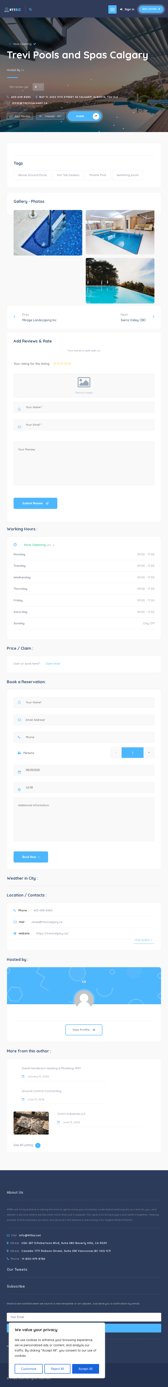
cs (22, 70)
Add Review (22, 116)
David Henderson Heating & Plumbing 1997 (51, 1068)
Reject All (57, 1369)
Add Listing (150, 9)
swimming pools (127, 175)
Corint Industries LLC (71, 1113)
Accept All (86, 1369)
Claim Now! (52, 663)
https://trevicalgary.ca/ (52, 933)
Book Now (29, 857)
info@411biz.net (30, 1235)
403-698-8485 (21, 97)
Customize (28, 1369)
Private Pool (98, 175)
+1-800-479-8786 (33, 1258)
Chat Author (142, 940)
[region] (57, 1350)
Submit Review (33, 503)
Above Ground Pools (32, 175)
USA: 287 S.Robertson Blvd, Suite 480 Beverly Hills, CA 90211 (64, 1243)
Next (133, 317)
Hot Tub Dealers (68, 175)
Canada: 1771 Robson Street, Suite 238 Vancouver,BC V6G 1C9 (66, 1251)
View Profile (81, 1029)
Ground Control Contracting (41, 1091)
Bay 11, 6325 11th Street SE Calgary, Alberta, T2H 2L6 (78, 97)
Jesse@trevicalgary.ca (29, 103)
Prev (39, 317)
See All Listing (23, 1145)
